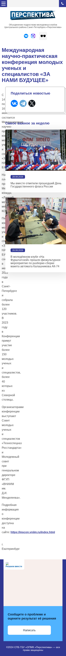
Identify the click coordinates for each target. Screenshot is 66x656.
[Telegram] (23, 103)
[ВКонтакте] (14, 103)
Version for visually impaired (43, 36)
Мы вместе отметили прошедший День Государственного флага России (36, 185)
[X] (31, 103)
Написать (29, 630)
